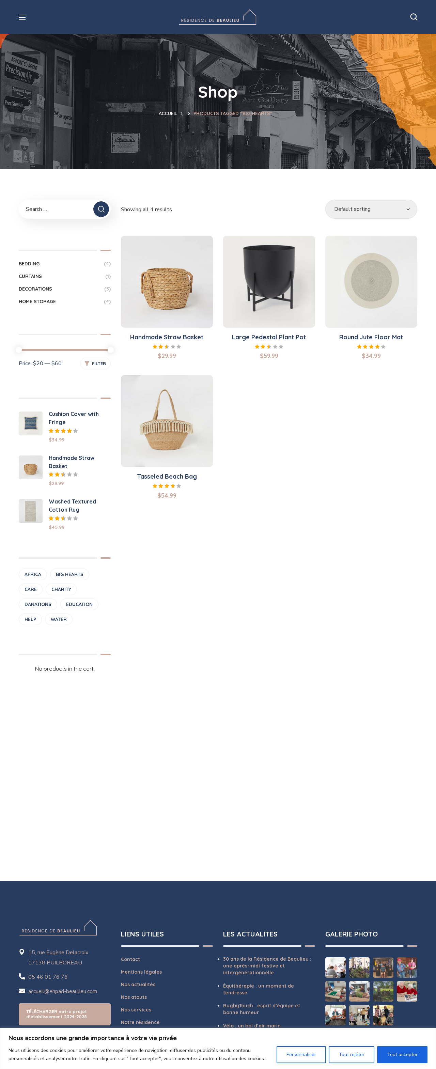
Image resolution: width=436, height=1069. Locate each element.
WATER (59, 619)
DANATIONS (38, 604)
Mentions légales (141, 972)
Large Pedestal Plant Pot (269, 337)
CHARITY (61, 589)
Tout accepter (402, 1054)
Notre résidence (140, 1022)
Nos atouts (134, 997)
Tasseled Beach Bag (167, 476)
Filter (99, 363)
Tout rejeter (351, 1054)
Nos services (136, 1010)
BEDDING (65, 264)
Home (170, 113)
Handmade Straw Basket (166, 337)
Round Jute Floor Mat (371, 337)
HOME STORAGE (65, 301)
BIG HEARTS (69, 574)
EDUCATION (79, 604)
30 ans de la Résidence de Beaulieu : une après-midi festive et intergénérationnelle (267, 966)
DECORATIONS (65, 289)
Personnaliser (301, 1054)
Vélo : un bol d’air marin (252, 1026)
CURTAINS (65, 276)
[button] (413, 17)
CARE (31, 589)
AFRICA (33, 574)
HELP (30, 619)
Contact (130, 959)
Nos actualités (138, 984)
